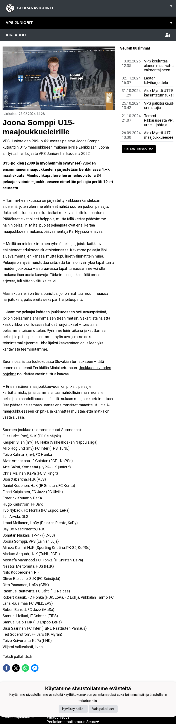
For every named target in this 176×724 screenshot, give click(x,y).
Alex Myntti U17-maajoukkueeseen (160, 135)
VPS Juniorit (89, 22)
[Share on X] (16, 668)
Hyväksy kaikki (73, 709)
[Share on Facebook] (6, 668)
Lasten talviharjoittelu (156, 80)
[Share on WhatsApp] (25, 668)
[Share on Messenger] (35, 668)
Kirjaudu (16, 35)
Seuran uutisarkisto (138, 149)
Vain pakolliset (103, 709)
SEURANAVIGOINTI (94, 7)
